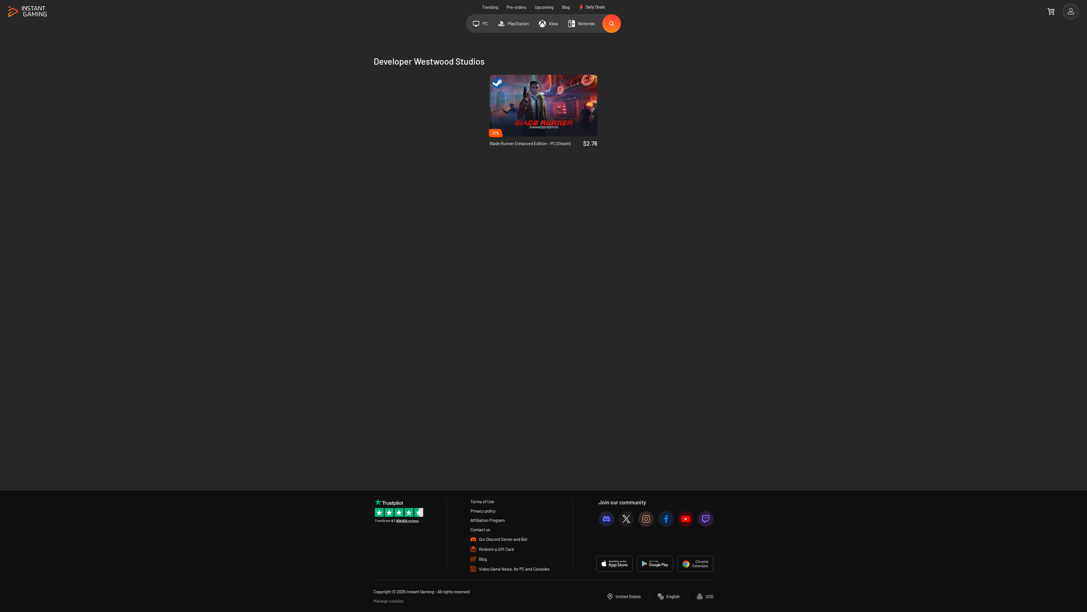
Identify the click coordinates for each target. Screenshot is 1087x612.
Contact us (480, 529)
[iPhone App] (614, 564)
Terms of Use (482, 501)
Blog (566, 7)
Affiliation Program (487, 520)
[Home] (27, 11)
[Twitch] (705, 519)
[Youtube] (686, 519)
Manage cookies (388, 601)
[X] (626, 519)
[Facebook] (666, 519)
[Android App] (655, 564)
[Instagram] (646, 519)
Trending (490, 7)
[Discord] (606, 519)
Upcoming (544, 7)
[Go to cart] (1050, 11)
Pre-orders (516, 7)
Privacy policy (483, 510)
